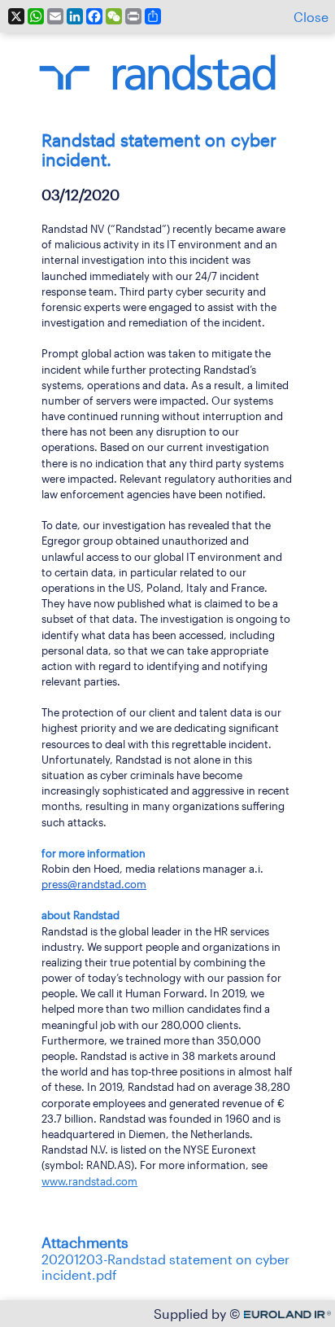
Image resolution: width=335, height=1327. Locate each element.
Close (311, 16)
